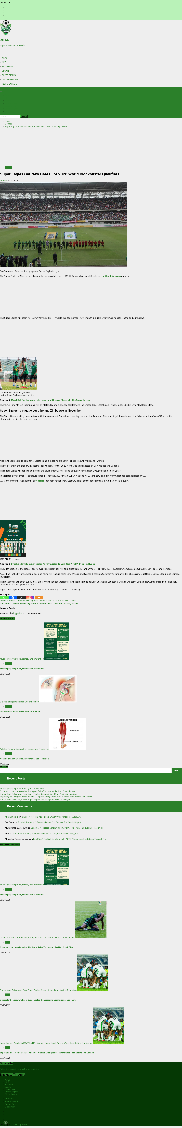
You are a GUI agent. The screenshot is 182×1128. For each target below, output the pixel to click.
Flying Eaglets (9, 84)
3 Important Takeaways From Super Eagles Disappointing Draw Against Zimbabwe (38, 794)
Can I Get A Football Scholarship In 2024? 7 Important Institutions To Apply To (67, 827)
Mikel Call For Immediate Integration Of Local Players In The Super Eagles (50, 400)
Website (39, 480)
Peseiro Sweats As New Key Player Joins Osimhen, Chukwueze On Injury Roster (39, 603)
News (4, 58)
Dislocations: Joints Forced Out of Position (19, 701)
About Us (9, 1098)
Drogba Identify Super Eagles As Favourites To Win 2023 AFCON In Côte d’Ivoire (53, 564)
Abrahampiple (11, 816)
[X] (21, 597)
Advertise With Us (13, 1101)
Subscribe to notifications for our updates (19, 1069)
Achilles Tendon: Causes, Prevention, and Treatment (24, 749)
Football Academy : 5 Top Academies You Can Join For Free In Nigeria (49, 822)
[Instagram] (30, 597)
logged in (17, 613)
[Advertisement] (91, 147)
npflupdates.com (112, 276)
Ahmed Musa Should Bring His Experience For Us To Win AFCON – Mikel (38, 600)
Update (5, 71)
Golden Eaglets (10, 79)
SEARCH (4, 767)
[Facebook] (13, 597)
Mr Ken (3, 180)
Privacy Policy (11, 1104)
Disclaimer (10, 1106)
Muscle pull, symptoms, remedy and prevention (22, 658)
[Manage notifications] (5, 1123)
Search (177, 770)
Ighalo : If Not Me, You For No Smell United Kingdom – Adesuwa (51, 816)
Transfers (7, 66)
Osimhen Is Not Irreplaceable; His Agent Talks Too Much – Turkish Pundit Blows (37, 791)
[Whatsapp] (4, 597)
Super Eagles (9, 75)
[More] (39, 597)
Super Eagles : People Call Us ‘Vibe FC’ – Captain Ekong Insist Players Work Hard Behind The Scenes (46, 796)
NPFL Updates (5, 40)
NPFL (4, 62)
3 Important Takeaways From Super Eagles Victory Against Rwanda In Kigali (35, 799)
